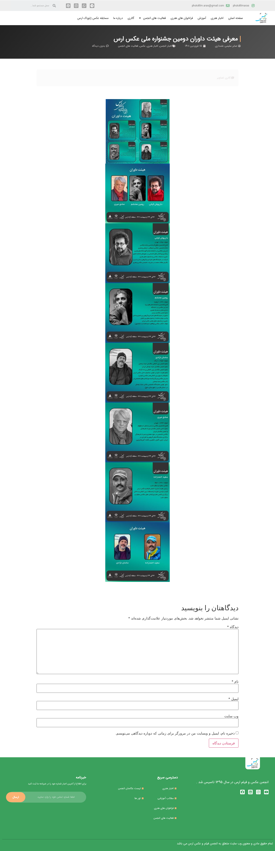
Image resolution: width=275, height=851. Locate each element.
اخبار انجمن (166, 46)
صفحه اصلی (235, 18)
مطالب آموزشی (165, 798)
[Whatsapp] (84, 5)
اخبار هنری (217, 18)
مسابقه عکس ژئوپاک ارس (92, 18)
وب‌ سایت (231, 716)
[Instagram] (76, 5)
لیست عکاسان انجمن (129, 788)
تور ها (137, 798)
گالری (131, 18)
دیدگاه (232, 627)
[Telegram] (92, 5)
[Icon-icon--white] (68, 5)
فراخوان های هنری (182, 18)
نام (235, 681)
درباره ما (118, 18)
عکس (142, 46)
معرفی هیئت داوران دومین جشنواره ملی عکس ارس (176, 39)
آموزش (202, 18)
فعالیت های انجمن (154, 18)
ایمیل (233, 699)
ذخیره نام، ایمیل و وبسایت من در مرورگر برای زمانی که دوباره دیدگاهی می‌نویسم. (175, 733)
